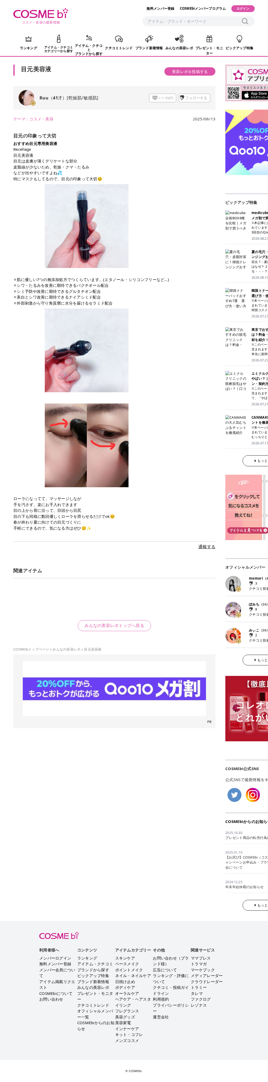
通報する (206, 547)
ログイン (243, 8)
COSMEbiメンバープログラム (203, 8)
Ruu (44, 98)
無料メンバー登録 (160, 8)
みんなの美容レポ (66, 649)
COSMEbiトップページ (31, 649)
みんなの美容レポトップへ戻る (114, 625)
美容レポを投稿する (190, 71)
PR (209, 721)
